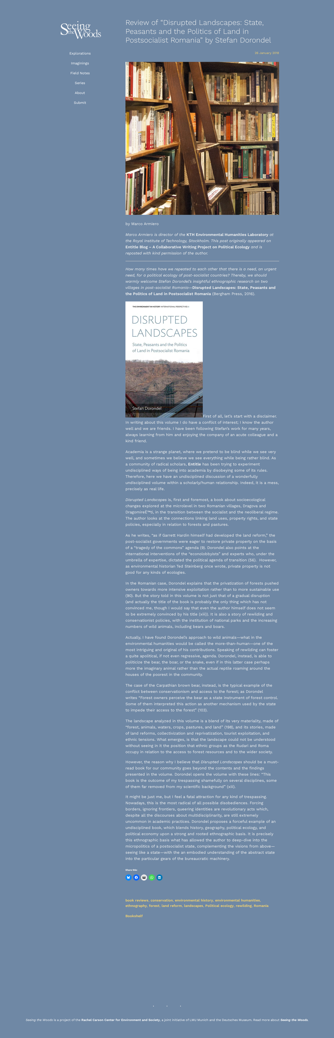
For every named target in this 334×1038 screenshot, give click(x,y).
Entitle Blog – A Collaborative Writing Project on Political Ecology (187, 247)
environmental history (194, 900)
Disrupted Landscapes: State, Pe (223, 287)
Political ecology (219, 906)
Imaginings (80, 63)
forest (154, 906)
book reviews (136, 900)
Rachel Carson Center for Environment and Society (120, 1020)
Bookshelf (134, 916)
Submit (80, 103)
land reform (172, 906)
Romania (261, 906)
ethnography (136, 906)
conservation (162, 900)
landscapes (193, 906)
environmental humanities (237, 900)
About (80, 93)
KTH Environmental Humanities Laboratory (227, 234)
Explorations (80, 53)
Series (80, 83)
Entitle (194, 464)
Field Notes (80, 73)
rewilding (244, 906)
